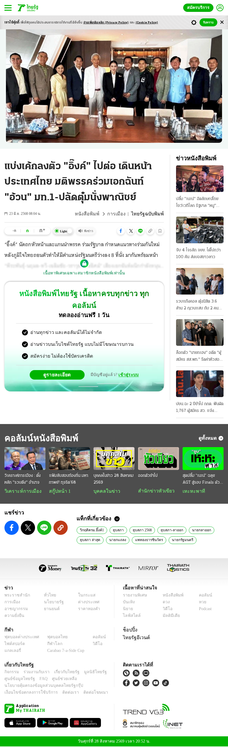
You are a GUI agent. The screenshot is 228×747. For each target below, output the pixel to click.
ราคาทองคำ (87, 609)
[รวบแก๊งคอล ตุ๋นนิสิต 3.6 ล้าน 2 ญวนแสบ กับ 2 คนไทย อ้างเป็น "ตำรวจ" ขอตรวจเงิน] (200, 281)
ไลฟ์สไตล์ (130, 616)
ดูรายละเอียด (59, 362)
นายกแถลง (116, 540)
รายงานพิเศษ (134, 596)
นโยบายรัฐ (52, 602)
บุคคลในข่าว (105, 491)
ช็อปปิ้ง (129, 630)
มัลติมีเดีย (169, 616)
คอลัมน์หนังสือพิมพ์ (39, 438)
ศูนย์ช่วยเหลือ (59, 679)
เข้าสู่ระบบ (127, 363)
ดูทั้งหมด (208, 438)
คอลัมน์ (202, 596)
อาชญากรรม (15, 609)
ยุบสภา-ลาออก (171, 530)
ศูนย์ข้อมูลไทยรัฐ (17, 679)
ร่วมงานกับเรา (34, 672)
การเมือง (121, 214)
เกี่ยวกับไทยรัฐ (62, 672)
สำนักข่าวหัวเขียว (154, 491)
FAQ (39, 679)
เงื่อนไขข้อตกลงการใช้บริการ (27, 693)
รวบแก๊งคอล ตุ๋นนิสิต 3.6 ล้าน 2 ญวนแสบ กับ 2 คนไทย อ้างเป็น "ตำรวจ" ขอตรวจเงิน (197, 305)
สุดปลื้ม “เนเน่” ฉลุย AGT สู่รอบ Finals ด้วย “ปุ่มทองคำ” (202, 480)
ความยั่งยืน (13, 616)
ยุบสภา (117, 530)
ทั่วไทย (48, 596)
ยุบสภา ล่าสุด (89, 540)
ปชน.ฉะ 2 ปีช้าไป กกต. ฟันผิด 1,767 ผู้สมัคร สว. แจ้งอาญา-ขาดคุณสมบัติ (200, 408)
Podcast (204, 609)
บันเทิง (128, 602)
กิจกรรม (11, 672)
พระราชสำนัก (15, 596)
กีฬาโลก (50, 644)
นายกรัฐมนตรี (179, 540)
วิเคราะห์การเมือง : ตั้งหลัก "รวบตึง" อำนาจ (22, 479)
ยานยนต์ (50, 609)
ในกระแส (84, 596)
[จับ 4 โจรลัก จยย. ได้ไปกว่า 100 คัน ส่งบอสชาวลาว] (200, 230)
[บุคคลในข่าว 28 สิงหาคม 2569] (114, 458)
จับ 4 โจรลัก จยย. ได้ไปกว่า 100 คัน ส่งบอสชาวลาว (198, 253)
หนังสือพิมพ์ (94, 214)
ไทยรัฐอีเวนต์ (135, 638)
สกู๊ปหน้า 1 (59, 491)
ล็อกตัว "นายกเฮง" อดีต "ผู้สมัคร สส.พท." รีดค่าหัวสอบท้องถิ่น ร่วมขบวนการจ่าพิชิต (199, 357)
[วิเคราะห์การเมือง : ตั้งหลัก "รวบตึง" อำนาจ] (24, 458)
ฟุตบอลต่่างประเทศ (19, 637)
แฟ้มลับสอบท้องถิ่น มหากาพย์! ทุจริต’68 (68, 479)
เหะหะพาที (192, 491)
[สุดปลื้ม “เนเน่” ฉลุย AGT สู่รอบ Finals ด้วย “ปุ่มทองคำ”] (203, 458)
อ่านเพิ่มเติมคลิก (106, 22)
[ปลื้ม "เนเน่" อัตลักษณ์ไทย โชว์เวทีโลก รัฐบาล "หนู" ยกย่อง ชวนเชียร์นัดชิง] (200, 178)
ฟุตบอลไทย (52, 637)
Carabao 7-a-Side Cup (64, 651)
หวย (200, 602)
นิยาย (127, 609)
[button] (121, 231)
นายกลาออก (200, 530)
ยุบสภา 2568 (141, 530)
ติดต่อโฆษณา (86, 693)
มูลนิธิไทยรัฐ (89, 672)
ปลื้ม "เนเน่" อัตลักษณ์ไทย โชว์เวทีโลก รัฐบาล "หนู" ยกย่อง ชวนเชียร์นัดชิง (197, 203)
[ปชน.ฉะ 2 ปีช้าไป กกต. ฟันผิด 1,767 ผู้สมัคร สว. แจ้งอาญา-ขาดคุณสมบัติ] (200, 383)
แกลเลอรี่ (12, 651)
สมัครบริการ (199, 7)
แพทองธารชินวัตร (146, 540)
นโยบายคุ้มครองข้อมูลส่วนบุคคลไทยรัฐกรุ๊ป (39, 686)
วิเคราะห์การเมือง (20, 491)
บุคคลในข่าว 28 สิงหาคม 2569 (114, 479)
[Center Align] (222, 22)
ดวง (164, 602)
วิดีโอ (165, 609)
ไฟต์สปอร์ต (13, 644)
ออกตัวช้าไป (148, 476)
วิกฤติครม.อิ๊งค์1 (91, 530)
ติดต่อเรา (62, 693)
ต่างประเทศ (86, 602)
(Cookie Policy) (147, 22)
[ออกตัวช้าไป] (158, 458)
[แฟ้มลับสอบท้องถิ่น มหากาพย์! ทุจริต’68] (69, 458)
